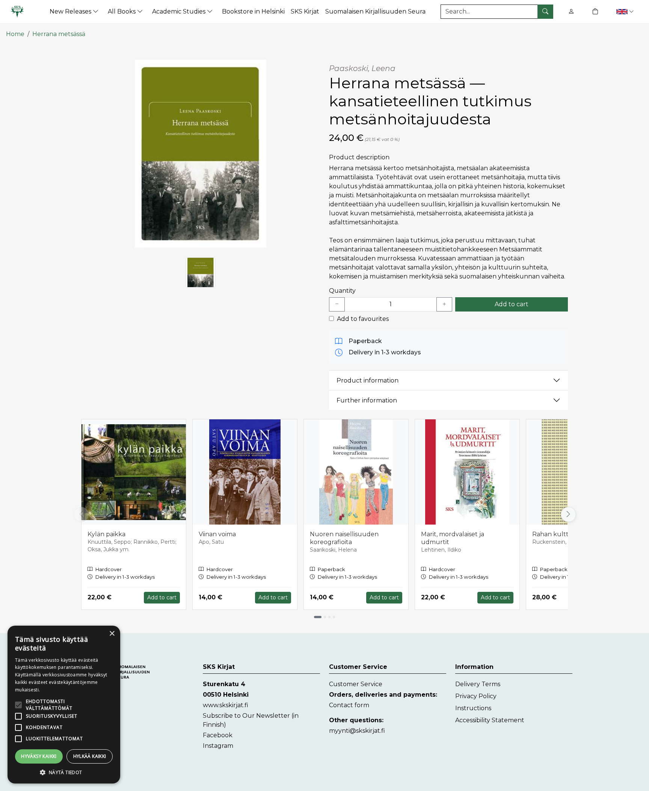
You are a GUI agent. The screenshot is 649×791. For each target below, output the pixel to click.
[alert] (64, 704)
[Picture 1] (201, 272)
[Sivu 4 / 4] (334, 617)
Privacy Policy (476, 696)
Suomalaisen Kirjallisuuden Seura (375, 11)
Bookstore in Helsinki (253, 11)
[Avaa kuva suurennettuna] (200, 154)
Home (15, 34)
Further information (367, 400)
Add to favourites (363, 318)
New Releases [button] (71, 11)
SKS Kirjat (305, 11)
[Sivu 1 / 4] (317, 617)
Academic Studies (179, 11)
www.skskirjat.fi (225, 705)
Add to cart (511, 304)
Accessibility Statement (489, 720)
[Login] (571, 11)
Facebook (217, 735)
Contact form (349, 705)
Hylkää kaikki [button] (89, 756)
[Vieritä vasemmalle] (81, 514)
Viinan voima (217, 534)
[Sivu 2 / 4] (325, 617)
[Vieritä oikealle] (567, 514)
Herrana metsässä (58, 34)
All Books (122, 11)
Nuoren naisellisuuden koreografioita (344, 538)
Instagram (218, 745)
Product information (367, 380)
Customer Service (355, 684)
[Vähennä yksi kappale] (337, 304)
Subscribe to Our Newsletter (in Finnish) (251, 720)
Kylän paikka (106, 534)
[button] (625, 11)
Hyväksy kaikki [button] (39, 756)
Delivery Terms (477, 684)
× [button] (112, 634)
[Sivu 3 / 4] (329, 617)
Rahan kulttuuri (556, 534)
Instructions (473, 708)
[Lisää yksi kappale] (444, 304)
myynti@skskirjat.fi (357, 730)
